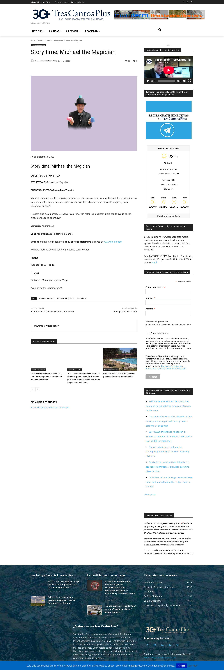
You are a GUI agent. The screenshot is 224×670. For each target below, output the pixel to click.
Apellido (150, 308)
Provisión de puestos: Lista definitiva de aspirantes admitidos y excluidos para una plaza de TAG (167, 467)
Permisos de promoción (157, 321)
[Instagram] (187, 2)
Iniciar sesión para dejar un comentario (50, 407)
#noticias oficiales (46, 298)
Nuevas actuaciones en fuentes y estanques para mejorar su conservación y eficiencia (167, 452)
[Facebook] (183, 2)
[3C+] (71, 14)
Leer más (192, 665)
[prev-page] (32, 389)
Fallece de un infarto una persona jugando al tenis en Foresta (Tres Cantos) (61, 600)
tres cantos (81, 298)
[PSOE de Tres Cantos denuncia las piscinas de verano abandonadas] (120, 359)
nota (72, 298)
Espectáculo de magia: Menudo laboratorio (52, 311)
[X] (191, 2)
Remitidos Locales (44, 40)
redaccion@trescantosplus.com (160, 657)
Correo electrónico (155, 287)
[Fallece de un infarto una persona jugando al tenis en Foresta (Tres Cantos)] (38, 601)
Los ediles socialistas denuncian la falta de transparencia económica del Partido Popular (46, 376)
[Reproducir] (147, 80)
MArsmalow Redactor (47, 61)
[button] (171, 29)
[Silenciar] (184, 80)
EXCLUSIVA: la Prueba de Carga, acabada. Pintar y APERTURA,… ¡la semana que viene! (63, 584)
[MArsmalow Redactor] (33, 60)
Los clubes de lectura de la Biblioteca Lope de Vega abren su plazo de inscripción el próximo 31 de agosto (169, 421)
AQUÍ (154, 262)
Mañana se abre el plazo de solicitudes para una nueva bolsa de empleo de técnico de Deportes (168, 406)
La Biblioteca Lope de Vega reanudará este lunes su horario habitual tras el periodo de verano (169, 482)
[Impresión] (62, 69)
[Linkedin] (48, 69)
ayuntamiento (61, 298)
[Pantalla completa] (189, 80)
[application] (168, 70)
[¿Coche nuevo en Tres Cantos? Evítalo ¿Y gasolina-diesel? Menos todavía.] (94, 610)
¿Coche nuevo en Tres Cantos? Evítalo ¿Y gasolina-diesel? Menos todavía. (120, 609)
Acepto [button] (181, 666)
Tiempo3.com (173, 216)
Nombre (150, 298)
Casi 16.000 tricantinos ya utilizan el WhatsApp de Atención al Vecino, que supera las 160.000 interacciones (169, 436)
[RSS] (170, 645)
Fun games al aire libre (125, 311)
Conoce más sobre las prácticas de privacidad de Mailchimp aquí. (166, 367)
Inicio (33, 40)
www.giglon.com (113, 241)
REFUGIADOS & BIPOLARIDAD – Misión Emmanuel (166, 538)
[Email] (55, 69)
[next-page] (37, 389)
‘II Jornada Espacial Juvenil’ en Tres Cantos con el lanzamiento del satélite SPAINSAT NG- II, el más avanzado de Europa (168, 529)
